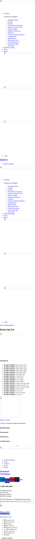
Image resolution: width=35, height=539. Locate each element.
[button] (5, 514)
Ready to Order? (5, 420)
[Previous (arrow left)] (0, 510)
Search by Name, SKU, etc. (8, 501)
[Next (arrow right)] (2, 510)
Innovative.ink (25, 499)
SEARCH (4, 160)
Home (2, 325)
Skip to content (5, 512)
